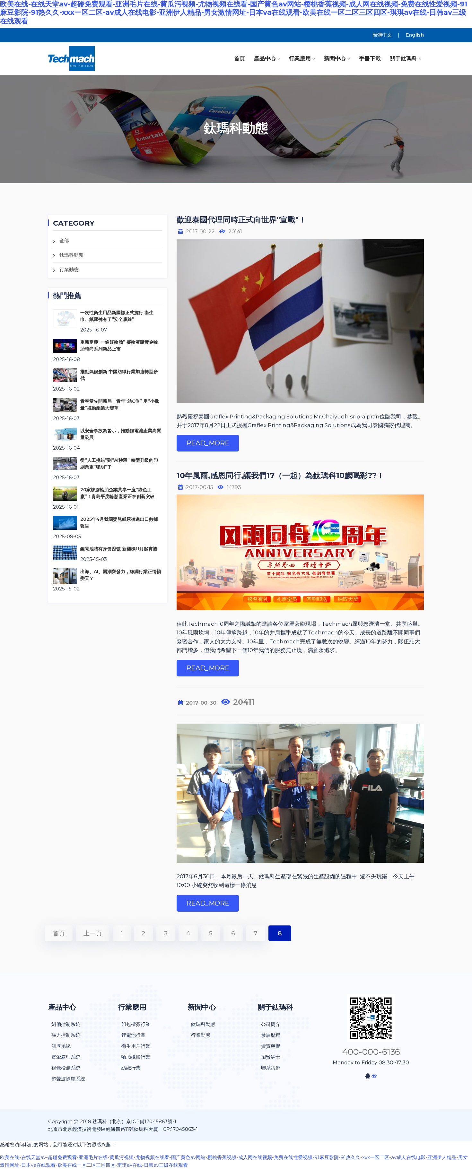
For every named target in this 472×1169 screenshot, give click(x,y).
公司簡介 (270, 1024)
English (415, 35)
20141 (235, 231)
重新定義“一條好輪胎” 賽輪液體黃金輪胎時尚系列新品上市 (119, 345)
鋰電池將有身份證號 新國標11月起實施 (118, 549)
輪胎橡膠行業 (135, 1057)
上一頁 (92, 933)
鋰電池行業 (133, 1035)
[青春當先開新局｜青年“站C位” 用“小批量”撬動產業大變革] (65, 405)
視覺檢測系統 (65, 1068)
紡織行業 (131, 1068)
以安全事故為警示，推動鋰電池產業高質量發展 (120, 434)
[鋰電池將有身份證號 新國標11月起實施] (65, 552)
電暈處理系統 (65, 1057)
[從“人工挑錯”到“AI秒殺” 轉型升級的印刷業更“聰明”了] (65, 463)
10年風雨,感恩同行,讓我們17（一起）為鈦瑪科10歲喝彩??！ (280, 475)
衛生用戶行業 (135, 1046)
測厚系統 (61, 1046)
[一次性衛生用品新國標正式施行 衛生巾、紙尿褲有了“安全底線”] (65, 318)
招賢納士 (270, 1057)
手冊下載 (370, 58)
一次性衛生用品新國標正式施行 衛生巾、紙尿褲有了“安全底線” (116, 316)
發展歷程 (270, 1035)
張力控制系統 (65, 1035)
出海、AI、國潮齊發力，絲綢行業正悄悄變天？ (120, 575)
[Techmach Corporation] (91, 59)
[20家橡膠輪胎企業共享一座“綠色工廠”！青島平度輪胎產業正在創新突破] (65, 493)
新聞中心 (335, 58)
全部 (64, 240)
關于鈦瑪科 (403, 58)
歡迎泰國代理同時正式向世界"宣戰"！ (241, 219)
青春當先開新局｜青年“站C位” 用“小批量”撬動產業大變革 (119, 404)
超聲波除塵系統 (68, 1079)
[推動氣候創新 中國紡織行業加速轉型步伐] (65, 375)
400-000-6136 (371, 1052)
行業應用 (300, 58)
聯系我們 (270, 1068)
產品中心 (265, 58)
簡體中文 (382, 35)
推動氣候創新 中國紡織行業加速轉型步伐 (119, 375)
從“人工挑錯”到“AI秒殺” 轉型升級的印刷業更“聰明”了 (119, 463)
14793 (234, 487)
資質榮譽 (270, 1046)
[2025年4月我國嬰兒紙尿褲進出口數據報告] (65, 523)
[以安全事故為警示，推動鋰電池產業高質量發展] (65, 434)
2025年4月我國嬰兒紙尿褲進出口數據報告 (119, 522)
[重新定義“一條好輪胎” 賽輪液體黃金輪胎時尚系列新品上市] (65, 345)
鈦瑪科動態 (71, 255)
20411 (244, 702)
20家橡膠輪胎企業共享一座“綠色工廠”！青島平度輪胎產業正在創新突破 (117, 493)
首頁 (239, 58)
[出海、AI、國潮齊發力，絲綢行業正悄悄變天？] (65, 576)
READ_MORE (207, 443)
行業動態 (69, 269)
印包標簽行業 (135, 1024)
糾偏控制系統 (65, 1024)
